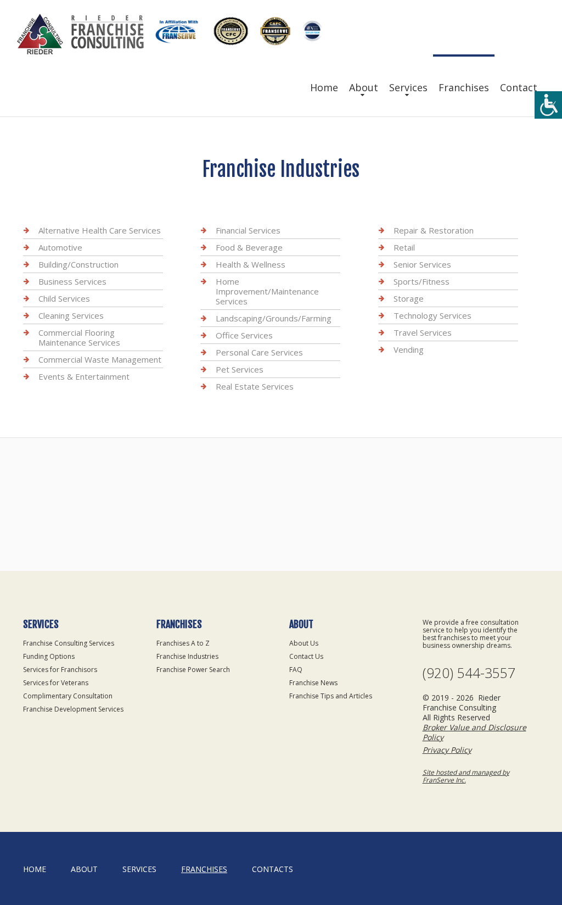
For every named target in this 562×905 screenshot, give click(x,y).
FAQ (295, 669)
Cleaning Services (71, 315)
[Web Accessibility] (548, 105)
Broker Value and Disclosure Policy (474, 732)
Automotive (60, 247)
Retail (404, 247)
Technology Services (432, 315)
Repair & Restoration (434, 230)
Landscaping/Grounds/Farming (273, 318)
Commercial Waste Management (99, 359)
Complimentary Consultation (68, 696)
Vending (409, 349)
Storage (409, 298)
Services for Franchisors (60, 669)
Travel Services (423, 332)
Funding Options (49, 656)
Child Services (64, 298)
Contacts (272, 869)
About (363, 87)
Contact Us (306, 656)
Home (324, 87)
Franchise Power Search (193, 669)
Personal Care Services (259, 352)
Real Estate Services (255, 386)
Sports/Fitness (421, 281)
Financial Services (248, 230)
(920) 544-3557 (469, 673)
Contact (518, 87)
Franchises (464, 87)
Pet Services (239, 369)
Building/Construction (78, 264)
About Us (303, 643)
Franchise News (313, 682)
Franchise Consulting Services (68, 643)
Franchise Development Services (73, 709)
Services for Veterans (55, 682)
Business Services (72, 281)
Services (408, 87)
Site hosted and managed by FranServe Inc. (466, 776)
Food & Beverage (249, 247)
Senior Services (422, 264)
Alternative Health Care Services (99, 230)
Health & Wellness (250, 264)
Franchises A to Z (183, 643)
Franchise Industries (187, 656)
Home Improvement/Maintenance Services (267, 291)
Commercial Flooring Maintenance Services (79, 337)
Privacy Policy (447, 750)
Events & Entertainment (84, 376)
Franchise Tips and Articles (330, 696)
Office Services (244, 335)
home (34, 869)
